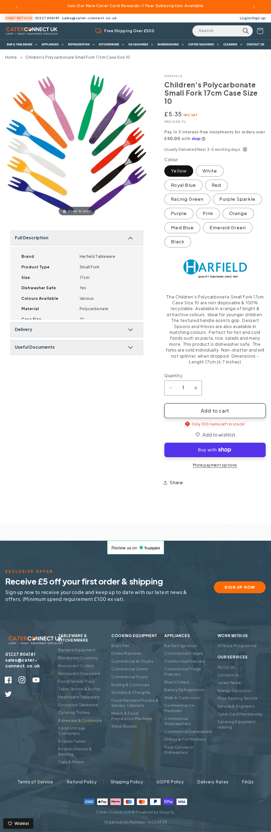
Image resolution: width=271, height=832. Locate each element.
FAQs (248, 781)
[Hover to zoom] (76, 145)
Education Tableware (78, 704)
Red (216, 185)
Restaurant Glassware (79, 673)
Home (11, 57)
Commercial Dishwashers (188, 731)
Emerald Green (228, 227)
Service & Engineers (236, 706)
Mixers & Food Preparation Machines (132, 716)
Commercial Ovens (129, 668)
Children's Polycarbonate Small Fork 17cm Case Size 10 (77, 57)
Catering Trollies (74, 712)
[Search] (246, 30)
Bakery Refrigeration (184, 689)
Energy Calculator (235, 690)
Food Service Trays (76, 681)
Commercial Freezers (184, 661)
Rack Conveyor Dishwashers (179, 750)
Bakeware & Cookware (80, 720)
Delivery (23, 329)
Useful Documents (35, 347)
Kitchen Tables (72, 741)
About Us (226, 667)
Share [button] (176, 482)
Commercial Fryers (129, 676)
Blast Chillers (176, 682)
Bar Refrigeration (180, 645)
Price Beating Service (238, 698)
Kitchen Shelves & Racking (75, 751)
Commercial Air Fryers (132, 661)
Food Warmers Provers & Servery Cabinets (135, 703)
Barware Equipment (77, 649)
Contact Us (228, 674)
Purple (179, 213)
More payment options (215, 464)
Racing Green (187, 199)
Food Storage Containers (71, 731)
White (209, 171)
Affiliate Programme (237, 645)
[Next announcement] (254, 7)
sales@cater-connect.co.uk (89, 18)
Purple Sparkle (237, 199)
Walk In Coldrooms (182, 697)
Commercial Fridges (183, 653)
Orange (238, 213)
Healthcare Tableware (79, 696)
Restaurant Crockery (78, 657)
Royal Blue (183, 185)
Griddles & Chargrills (131, 692)
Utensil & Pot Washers (185, 739)
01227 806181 (47, 18)
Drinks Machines (126, 653)
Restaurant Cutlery (76, 665)
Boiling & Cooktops (130, 684)
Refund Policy (82, 781)
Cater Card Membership (240, 714)
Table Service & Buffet (79, 688)
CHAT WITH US (19, 18)
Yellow (179, 171)
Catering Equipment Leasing (237, 724)
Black (177, 241)
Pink (208, 213)
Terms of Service (35, 781)
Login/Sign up (253, 18)
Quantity (173, 375)
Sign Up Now (239, 587)
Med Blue (182, 227)
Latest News (229, 682)
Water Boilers (124, 726)
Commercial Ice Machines (179, 708)
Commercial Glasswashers (177, 721)
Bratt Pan (120, 645)
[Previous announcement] (17, 7)
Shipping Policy (126, 781)
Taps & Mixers (71, 761)
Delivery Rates (212, 781)
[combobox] (222, 30)
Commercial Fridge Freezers (182, 671)
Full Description (31, 237)
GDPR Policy (170, 781)
